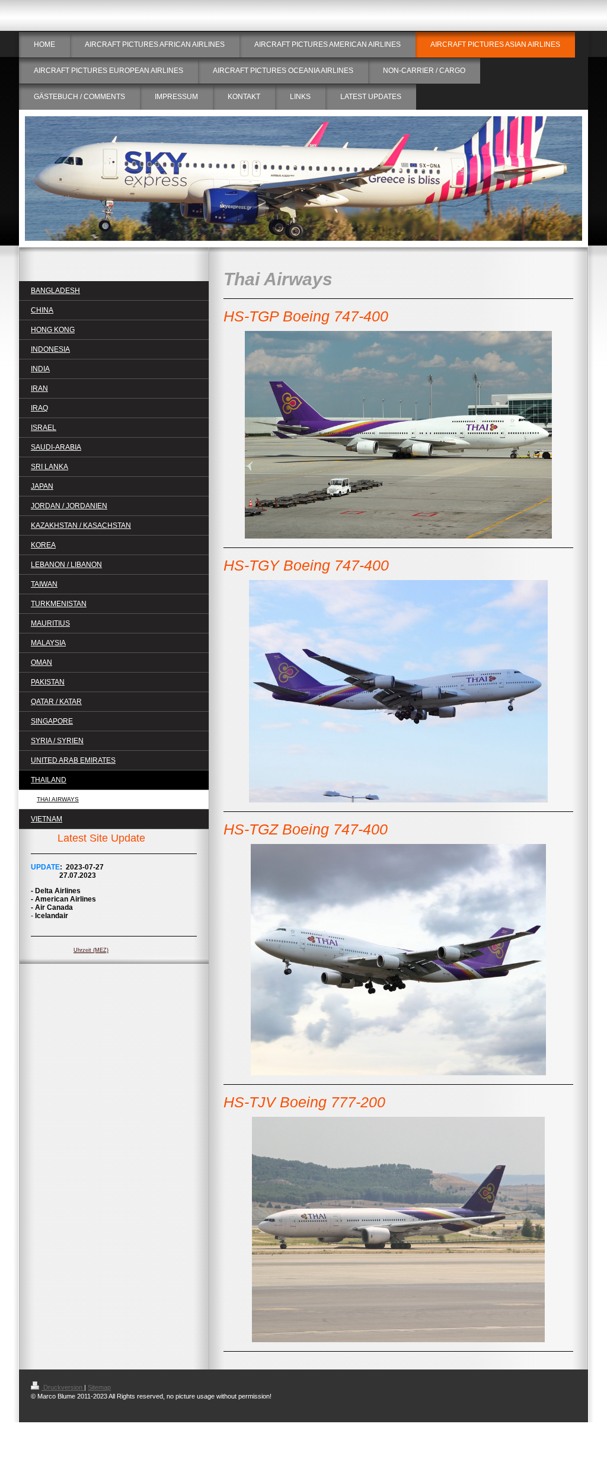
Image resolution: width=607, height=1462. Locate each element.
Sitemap (99, 1387)
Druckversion (62, 1387)
